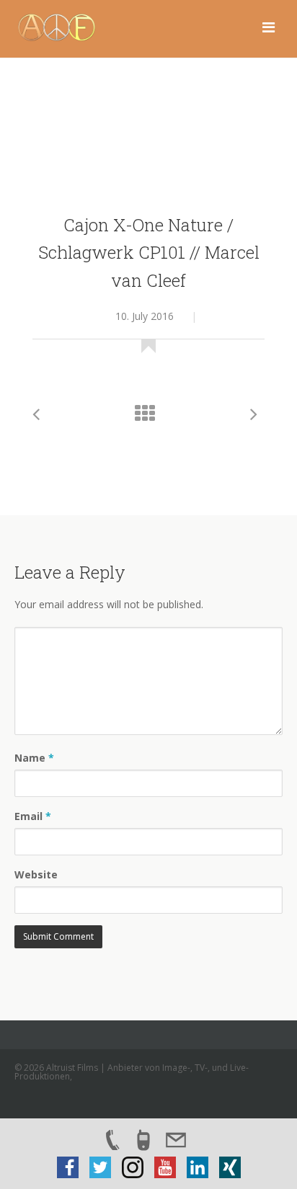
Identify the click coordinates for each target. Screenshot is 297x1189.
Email (32, 816)
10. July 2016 (144, 316)
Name (34, 758)
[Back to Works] (148, 417)
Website (36, 874)
